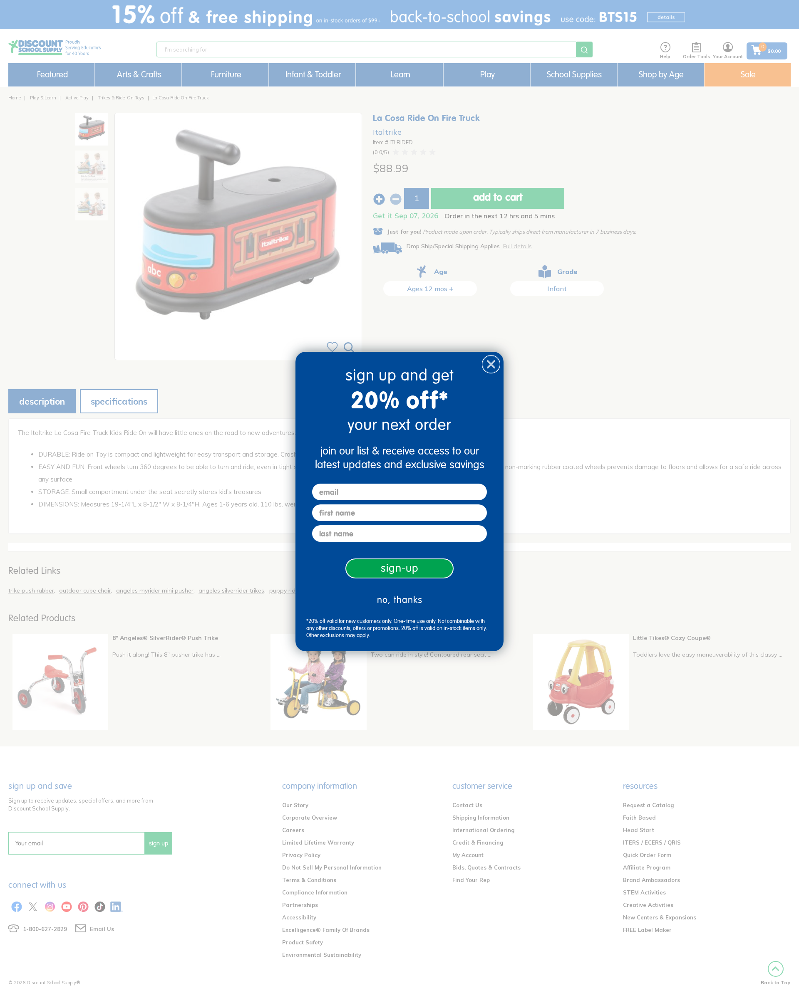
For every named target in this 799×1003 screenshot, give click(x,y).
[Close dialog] (491, 364)
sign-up (400, 568)
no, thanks (399, 599)
